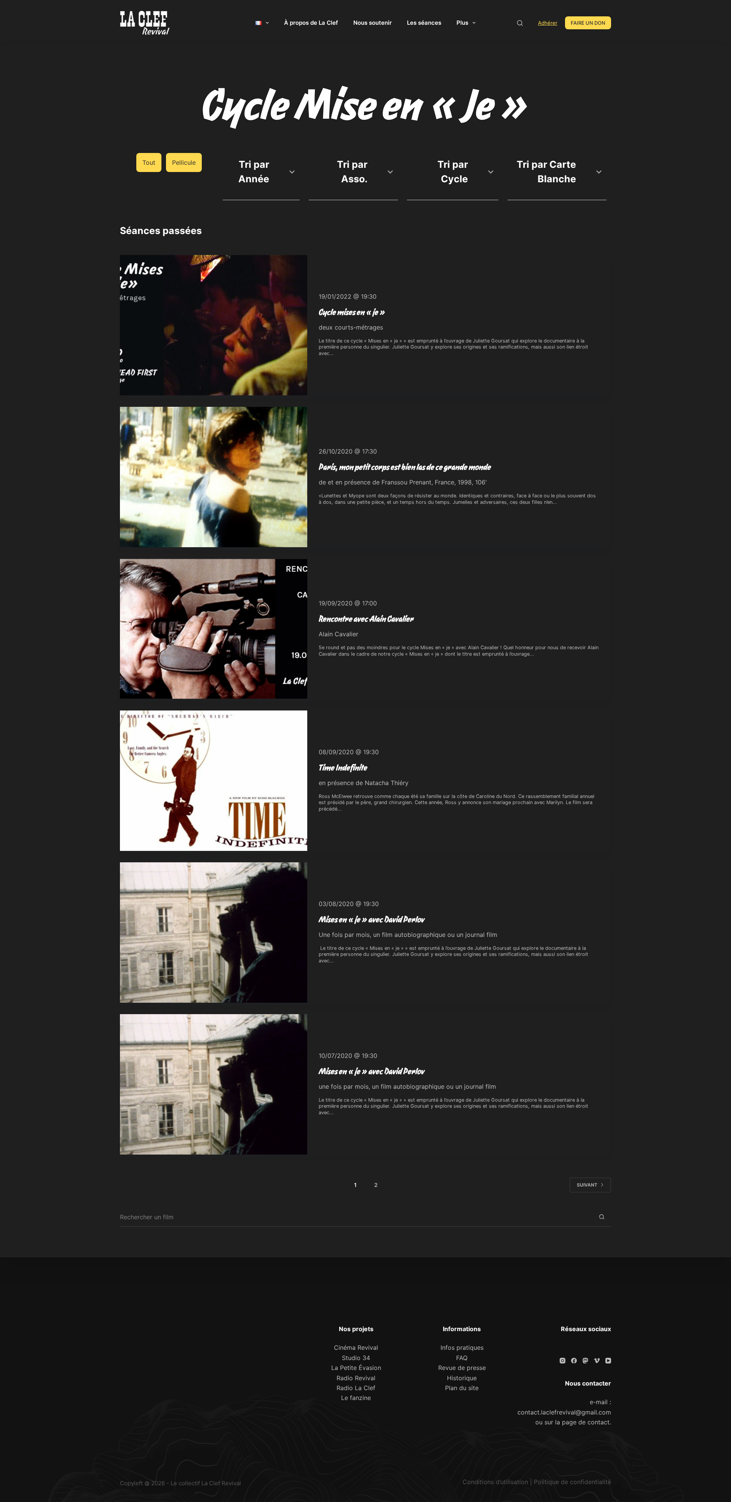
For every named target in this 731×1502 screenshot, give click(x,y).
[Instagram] (562, 1360)
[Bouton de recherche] (601, 1217)
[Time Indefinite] (213, 780)
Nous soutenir (372, 22)
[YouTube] (608, 1360)
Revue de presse (462, 1367)
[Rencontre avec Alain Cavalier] (213, 629)
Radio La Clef (356, 1388)
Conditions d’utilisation (495, 1482)
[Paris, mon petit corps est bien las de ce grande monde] (213, 477)
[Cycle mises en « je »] (213, 325)
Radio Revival (356, 1378)
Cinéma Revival (356, 1347)
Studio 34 (356, 1358)
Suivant (587, 1185)
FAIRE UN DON (588, 23)
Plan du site (462, 1388)
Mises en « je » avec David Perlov (372, 919)
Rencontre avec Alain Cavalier (366, 618)
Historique (462, 1378)
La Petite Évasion (356, 1367)
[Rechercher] (520, 23)
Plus (462, 22)
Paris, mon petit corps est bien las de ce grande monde (405, 466)
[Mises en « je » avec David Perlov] (213, 932)
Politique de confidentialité (572, 1482)
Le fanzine (356, 1398)
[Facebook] (574, 1360)
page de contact (586, 1422)
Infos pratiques (462, 1347)
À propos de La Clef (311, 22)
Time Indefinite (343, 767)
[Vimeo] (597, 1360)
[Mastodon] (585, 1360)
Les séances (424, 22)
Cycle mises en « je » (352, 312)
